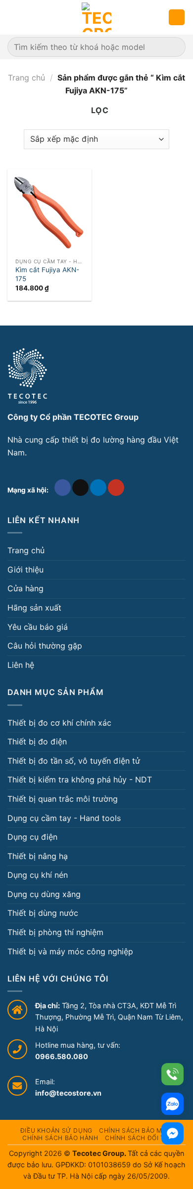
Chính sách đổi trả (139, 1138)
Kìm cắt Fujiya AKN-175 (47, 274)
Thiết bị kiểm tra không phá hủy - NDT (79, 779)
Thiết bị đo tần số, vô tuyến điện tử (73, 761)
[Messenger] (172, 1133)
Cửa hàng (25, 588)
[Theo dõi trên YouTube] (116, 487)
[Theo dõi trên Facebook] (62, 487)
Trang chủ (26, 77)
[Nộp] (174, 46)
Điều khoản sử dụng (56, 1130)
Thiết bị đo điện (37, 741)
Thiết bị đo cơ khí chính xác (59, 723)
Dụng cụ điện (32, 837)
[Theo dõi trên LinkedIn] (98, 487)
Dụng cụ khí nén (37, 875)
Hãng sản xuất (34, 608)
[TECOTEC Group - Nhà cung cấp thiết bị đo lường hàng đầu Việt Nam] (96, 17)
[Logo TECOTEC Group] (27, 376)
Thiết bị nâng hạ (37, 856)
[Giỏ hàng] (177, 17)
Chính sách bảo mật (134, 1130)
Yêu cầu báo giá (37, 627)
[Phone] (172, 1074)
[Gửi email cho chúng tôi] (80, 487)
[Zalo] (172, 1104)
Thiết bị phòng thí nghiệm (55, 932)
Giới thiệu (25, 569)
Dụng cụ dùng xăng (44, 894)
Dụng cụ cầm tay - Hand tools (64, 818)
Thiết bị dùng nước (42, 913)
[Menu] (13, 17)
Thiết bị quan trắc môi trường (62, 799)
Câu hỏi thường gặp (44, 646)
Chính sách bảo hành (60, 1138)
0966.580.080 (61, 1056)
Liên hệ (20, 665)
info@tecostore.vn (68, 1093)
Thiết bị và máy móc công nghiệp (70, 951)
